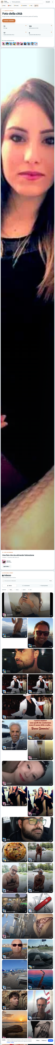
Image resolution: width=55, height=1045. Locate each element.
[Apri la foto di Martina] (14, 796)
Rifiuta (37, 1040)
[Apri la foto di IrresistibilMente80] (40, 980)
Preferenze (44, 1040)
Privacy (8, 1042)
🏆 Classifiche (24, 5)
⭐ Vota (30, 5)
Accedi (48, 2)
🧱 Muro (9, 5)
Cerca (50, 580)
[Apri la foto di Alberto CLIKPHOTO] (14, 684)
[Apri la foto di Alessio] (14, 949)
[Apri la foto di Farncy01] (27, 926)
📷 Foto (36, 5)
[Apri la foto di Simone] (14, 628)
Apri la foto (7, 566)
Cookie (12, 1042)
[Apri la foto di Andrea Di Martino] (40, 1005)
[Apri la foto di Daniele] (27, 829)
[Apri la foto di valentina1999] (27, 604)
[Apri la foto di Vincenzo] (14, 975)
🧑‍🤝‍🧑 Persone (16, 5)
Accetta (50, 1040)
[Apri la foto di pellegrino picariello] (14, 903)
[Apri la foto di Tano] (40, 852)
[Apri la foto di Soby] (40, 730)
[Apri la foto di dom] (40, 903)
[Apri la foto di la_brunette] (40, 750)
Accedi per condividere (9, 20)
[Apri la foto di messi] (14, 1000)
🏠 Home (4, 5)
